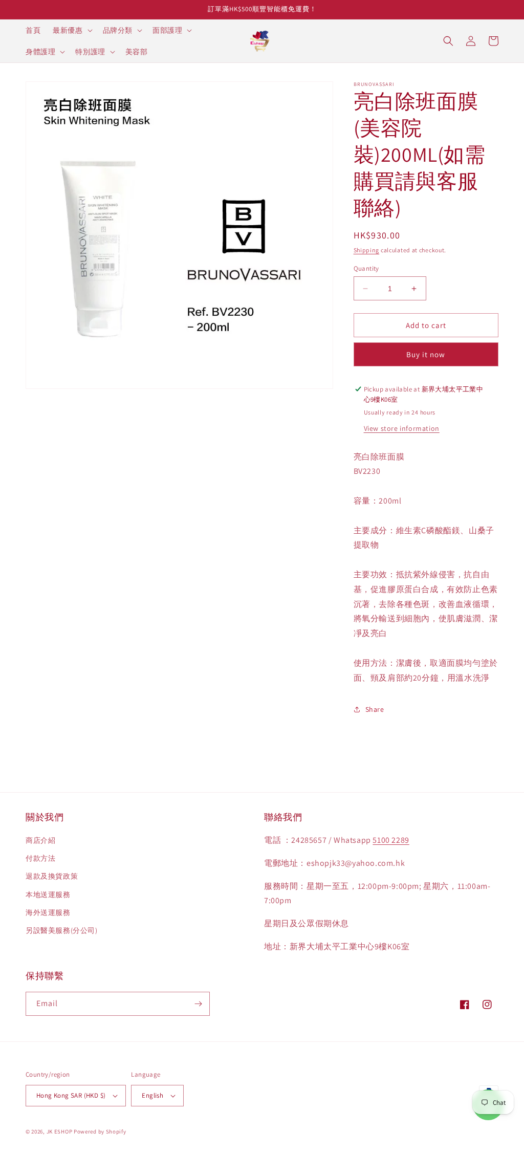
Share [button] (374, 709)
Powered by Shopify (100, 1131)
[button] (71, 30)
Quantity (366, 268)
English (152, 1095)
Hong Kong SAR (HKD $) (70, 1095)
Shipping (367, 250)
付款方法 (40, 858)
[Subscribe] (198, 1004)
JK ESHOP (60, 1131)
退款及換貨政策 (52, 876)
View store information (402, 428)
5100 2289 (391, 840)
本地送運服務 (48, 894)
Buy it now (425, 354)
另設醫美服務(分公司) (62, 930)
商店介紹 (40, 840)
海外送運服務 (48, 912)
